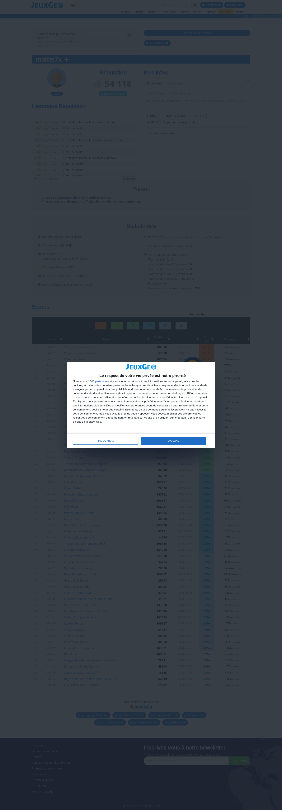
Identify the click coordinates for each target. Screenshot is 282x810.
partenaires (102, 381)
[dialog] (141, 405)
